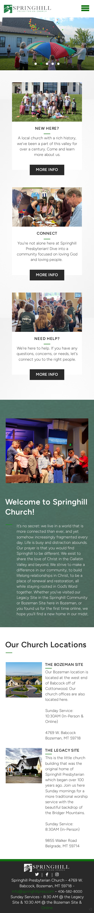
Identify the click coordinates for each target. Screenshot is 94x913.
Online (47, 907)
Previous (14, 44)
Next (79, 44)
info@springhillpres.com (33, 891)
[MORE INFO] (47, 164)
